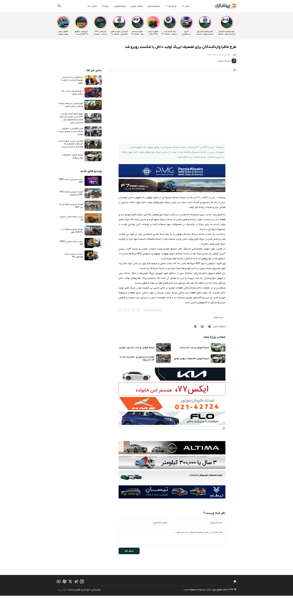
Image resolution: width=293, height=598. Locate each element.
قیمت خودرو (136, 6)
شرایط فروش (120, 6)
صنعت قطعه (218, 317)
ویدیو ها (172, 6)
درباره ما (105, 6)
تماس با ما (92, 6)
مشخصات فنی (153, 6)
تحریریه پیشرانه (224, 61)
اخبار (187, 6)
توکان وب (62, 589)
